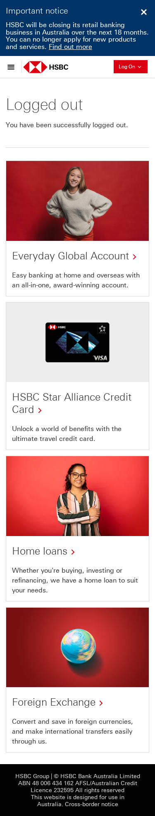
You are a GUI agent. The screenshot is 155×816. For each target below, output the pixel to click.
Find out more (70, 47)
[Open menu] (13, 67)
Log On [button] (133, 66)
